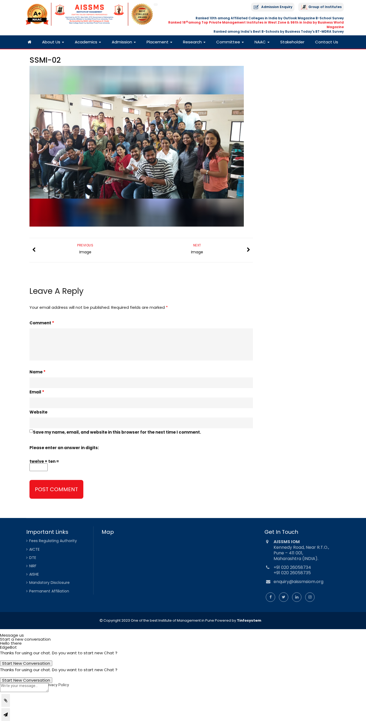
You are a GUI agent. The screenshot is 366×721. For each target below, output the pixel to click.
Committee (228, 42)
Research (193, 42)
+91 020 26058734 (292, 567)
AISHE (34, 574)
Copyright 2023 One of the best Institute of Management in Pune (158, 620)
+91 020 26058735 (292, 573)
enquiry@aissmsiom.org (298, 582)
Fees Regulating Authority (53, 540)
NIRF (32, 566)
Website (38, 412)
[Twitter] (284, 597)
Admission (122, 42)
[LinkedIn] (297, 597)
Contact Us (326, 42)
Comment (41, 323)
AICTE (34, 549)
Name (37, 372)
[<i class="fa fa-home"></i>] (29, 42)
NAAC (261, 42)
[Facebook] (270, 597)
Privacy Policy (57, 684)
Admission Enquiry (276, 7)
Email (36, 392)
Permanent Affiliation (49, 591)
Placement (158, 42)
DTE (32, 557)
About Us (51, 42)
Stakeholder (292, 42)
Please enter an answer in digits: (64, 447)
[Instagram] (310, 597)
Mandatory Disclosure (49, 582)
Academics (86, 42)
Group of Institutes (325, 7)
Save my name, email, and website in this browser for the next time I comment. (117, 432)
